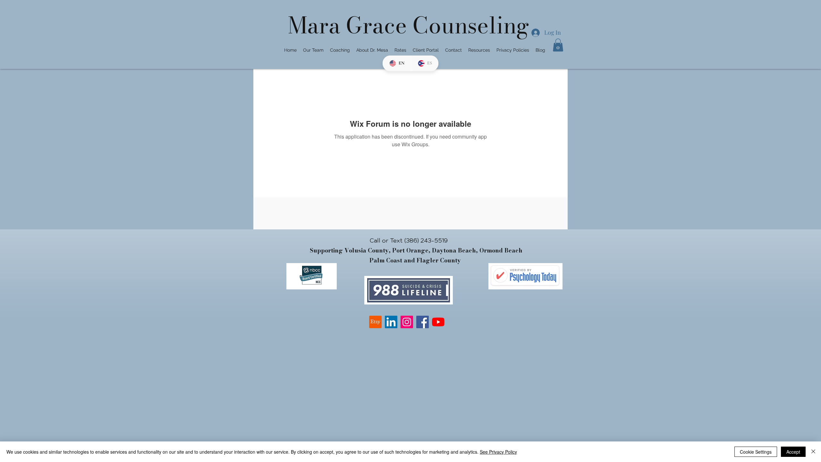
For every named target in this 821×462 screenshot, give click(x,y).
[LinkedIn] (391, 322)
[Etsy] (375, 322)
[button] (558, 45)
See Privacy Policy (498, 452)
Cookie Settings (756, 452)
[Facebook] (422, 322)
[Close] (813, 452)
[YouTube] (438, 322)
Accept (793, 452)
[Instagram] (407, 322)
